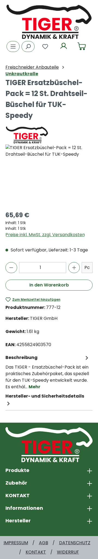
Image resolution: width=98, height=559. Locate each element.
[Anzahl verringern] (11, 267)
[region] (49, 175)
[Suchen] (28, 46)
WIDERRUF (68, 552)
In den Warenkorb (49, 285)
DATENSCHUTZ (74, 543)
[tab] (47, 372)
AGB (43, 543)
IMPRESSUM (16, 543)
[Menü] (13, 46)
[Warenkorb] (81, 46)
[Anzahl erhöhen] (74, 267)
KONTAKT (36, 552)
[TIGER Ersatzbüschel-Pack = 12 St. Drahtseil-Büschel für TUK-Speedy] (49, 175)
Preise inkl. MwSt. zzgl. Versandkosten (45, 234)
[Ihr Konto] (64, 46)
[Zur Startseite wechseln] (49, 21)
